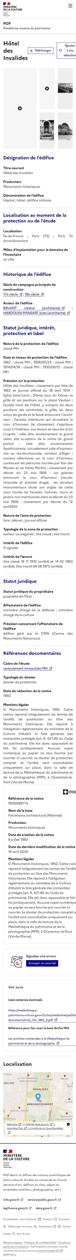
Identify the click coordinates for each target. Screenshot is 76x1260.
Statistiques (45, 1226)
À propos (64, 1219)
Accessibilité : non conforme (19, 1219)
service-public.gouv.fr (42, 1200)
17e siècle (10, 294)
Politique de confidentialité (40, 1242)
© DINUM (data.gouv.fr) (36, 1124)
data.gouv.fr (44, 1208)
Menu (70, 6)
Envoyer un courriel (42, 963)
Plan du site (23, 1234)
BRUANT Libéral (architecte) (31, 308)
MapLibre (12, 1124)
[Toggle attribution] (68, 1124)
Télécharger (43, 50)
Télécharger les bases (20, 1226)
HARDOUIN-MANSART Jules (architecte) (34, 312)
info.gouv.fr (11, 1200)
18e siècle (32, 294)
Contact (47, 1219)
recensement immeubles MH (25, 668)
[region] (38, 1104)
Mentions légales (12, 1242)
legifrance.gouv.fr (15, 1208)
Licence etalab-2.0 (48, 1251)
